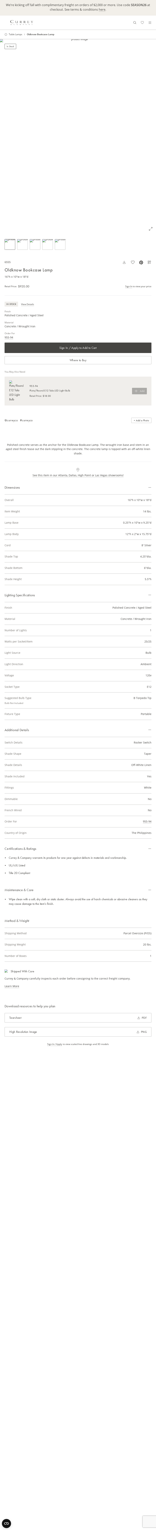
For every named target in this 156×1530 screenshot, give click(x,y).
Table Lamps (15, 34)
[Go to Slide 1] (10, 244)
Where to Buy (78, 360)
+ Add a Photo (141, 420)
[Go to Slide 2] (22, 244)
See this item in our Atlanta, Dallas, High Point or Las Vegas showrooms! (78, 475)
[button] (78, 136)
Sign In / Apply (54, 1044)
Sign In (128, 286)
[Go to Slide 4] (47, 244)
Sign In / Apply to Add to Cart (78, 348)
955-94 (9, 337)
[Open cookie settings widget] (6, 1523)
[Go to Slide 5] (60, 244)
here (102, 9)
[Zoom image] (150, 228)
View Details (27, 304)
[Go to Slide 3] (35, 244)
